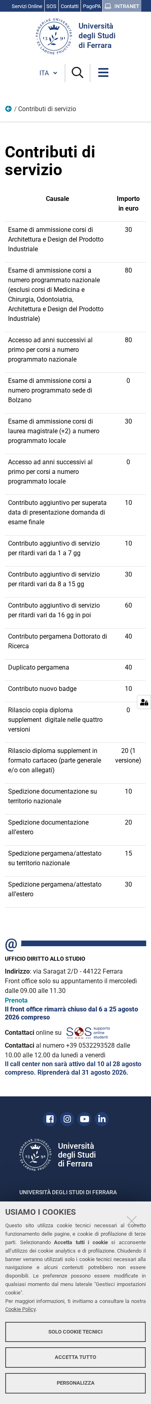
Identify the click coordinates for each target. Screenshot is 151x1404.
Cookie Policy (20, 1309)
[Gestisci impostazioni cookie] (144, 702)
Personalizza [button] (76, 1383)
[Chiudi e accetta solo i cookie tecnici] (131, 1220)
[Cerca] (77, 73)
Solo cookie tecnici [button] (75, 1332)
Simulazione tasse (9, 111)
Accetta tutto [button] (75, 1357)
